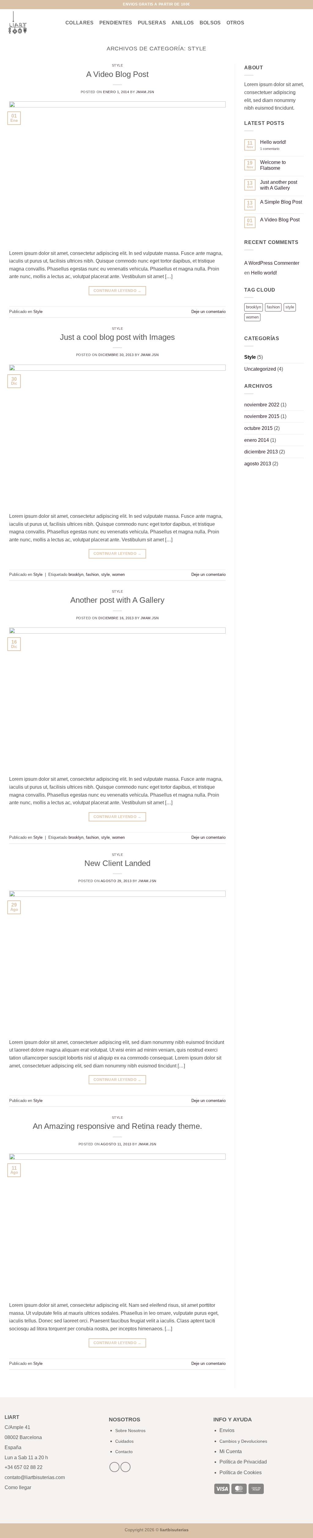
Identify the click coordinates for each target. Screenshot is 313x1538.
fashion (92, 574)
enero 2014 (256, 440)
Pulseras (152, 22)
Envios (226, 1430)
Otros (235, 22)
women (118, 574)
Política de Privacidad (243, 1461)
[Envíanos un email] (19, 4)
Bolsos (210, 22)
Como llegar (18, 1487)
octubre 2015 (258, 428)
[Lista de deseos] (282, 22)
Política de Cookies (240, 1472)
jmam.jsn (145, 92)
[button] (294, 22)
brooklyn (75, 574)
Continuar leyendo (117, 291)
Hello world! (273, 142)
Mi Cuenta (230, 1451)
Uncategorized (260, 369)
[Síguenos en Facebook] (7, 4)
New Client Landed (117, 863)
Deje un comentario (208, 311)
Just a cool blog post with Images (117, 337)
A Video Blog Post (117, 74)
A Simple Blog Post (281, 202)
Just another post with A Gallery (278, 185)
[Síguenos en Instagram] (13, 4)
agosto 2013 (257, 463)
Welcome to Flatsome (273, 165)
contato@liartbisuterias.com (35, 1477)
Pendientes (115, 22)
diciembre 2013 (261, 451)
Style (117, 65)
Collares (79, 22)
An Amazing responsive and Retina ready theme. (117, 1126)
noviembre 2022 (261, 404)
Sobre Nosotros (130, 1430)
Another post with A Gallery (117, 600)
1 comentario (274, 149)
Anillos (182, 22)
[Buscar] (271, 22)
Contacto (124, 1451)
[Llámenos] (25, 4)
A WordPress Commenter (271, 263)
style (105, 574)
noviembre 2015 (261, 416)
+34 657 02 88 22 (23, 1467)
